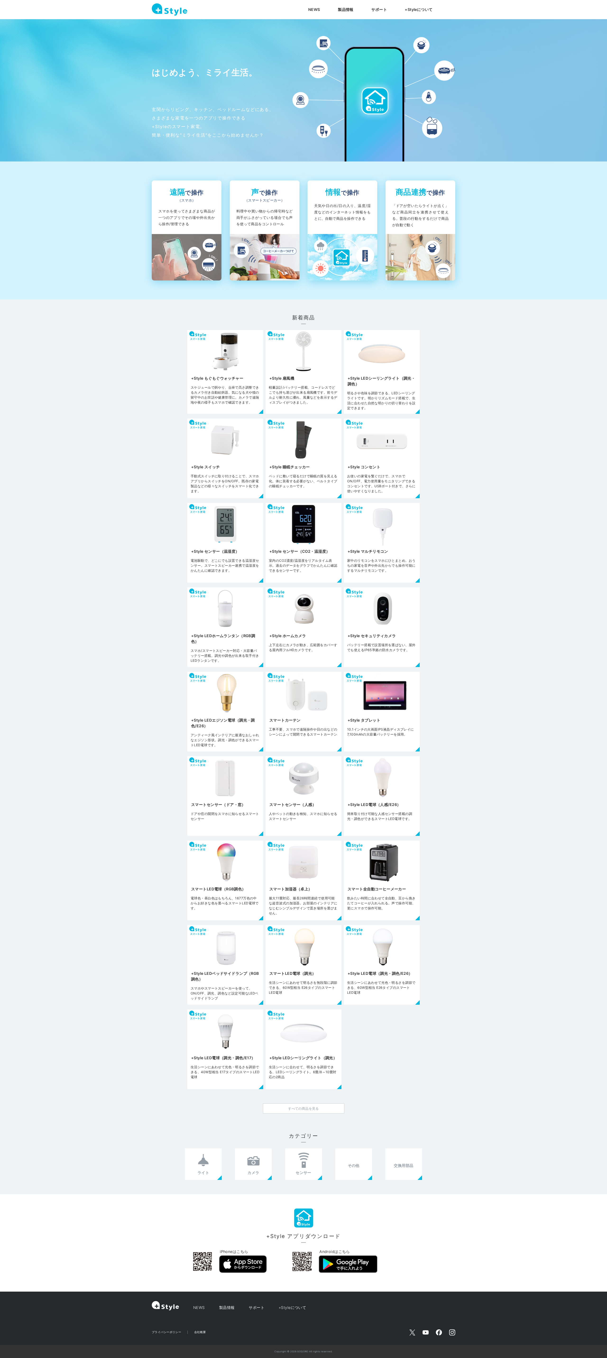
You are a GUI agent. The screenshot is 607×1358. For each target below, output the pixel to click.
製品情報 (346, 9)
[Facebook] (439, 1332)
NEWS (314, 9)
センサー (303, 1172)
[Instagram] (452, 1332)
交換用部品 (403, 1165)
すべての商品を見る (303, 1108)
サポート (379, 9)
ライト (203, 1172)
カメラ (253, 1172)
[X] (412, 1332)
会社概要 (200, 1332)
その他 (353, 1165)
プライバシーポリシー (166, 1332)
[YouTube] (426, 1332)
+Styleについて (418, 9)
